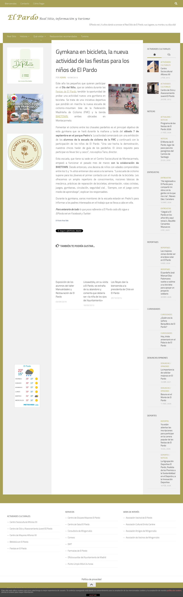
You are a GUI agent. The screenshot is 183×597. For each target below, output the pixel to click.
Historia (23, 36)
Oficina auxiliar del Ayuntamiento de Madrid (87, 557)
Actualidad (165, 117)
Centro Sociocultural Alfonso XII (166, 71)
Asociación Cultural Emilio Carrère (140, 524)
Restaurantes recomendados (63, 36)
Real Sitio (11, 36)
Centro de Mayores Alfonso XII (23, 535)
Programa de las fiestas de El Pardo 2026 (168, 126)
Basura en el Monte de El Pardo (166, 397)
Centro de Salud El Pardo (78, 524)
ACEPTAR (93, 595)
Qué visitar (38, 36)
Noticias (164, 120)
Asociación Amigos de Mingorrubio (141, 531)
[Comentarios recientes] (169, 55)
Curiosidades (166, 315)
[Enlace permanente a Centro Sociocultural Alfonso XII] (153, 66)
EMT (70, 544)
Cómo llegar (38, 3)
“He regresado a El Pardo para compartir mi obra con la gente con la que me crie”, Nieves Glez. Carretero (168, 190)
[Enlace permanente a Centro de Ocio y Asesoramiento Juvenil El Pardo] (153, 88)
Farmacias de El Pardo (77, 550)
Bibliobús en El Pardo (19, 542)
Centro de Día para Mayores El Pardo (84, 517)
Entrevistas (166, 178)
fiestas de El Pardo (66, 91)
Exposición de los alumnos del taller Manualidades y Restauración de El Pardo (65, 289)
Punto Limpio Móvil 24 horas (80, 564)
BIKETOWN (62, 116)
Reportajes (165, 248)
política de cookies (174, 591)
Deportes (165, 421)
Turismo (84, 36)
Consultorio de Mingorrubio (80, 531)
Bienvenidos (10, 3)
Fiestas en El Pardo (18, 548)
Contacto (24, 3)
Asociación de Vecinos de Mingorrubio (142, 537)
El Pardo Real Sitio (62, 220)
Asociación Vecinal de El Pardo (139, 517)
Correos (71, 537)
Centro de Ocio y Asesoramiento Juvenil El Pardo (168, 93)
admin (63, 77)
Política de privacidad (91, 579)
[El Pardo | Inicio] (49, 17)
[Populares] (154, 55)
